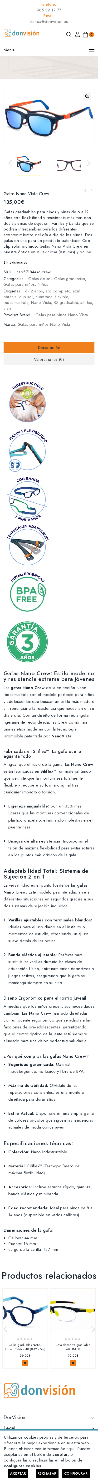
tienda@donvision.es (49, 21)
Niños (42, 284)
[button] (87, 96)
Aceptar (18, 1473)
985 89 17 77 (49, 10)
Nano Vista (41, 302)
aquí (71, 1448)
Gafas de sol (40, 278)
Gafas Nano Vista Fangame (91, 190)
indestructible (16, 302)
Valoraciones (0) (49, 359)
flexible (61, 297)
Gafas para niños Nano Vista (61, 315)
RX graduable (66, 302)
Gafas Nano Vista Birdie (85, 190)
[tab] (49, 347)
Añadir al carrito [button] (25, 1363)
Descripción (49, 347)
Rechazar (47, 1473)
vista (7, 308)
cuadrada (44, 297)
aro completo (57, 291)
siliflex (86, 302)
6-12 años (34, 291)
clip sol (26, 297)
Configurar (76, 1473)
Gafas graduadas (69, 278)
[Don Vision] (21, 33)
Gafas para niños (19, 284)
